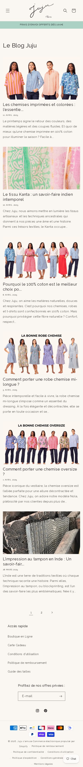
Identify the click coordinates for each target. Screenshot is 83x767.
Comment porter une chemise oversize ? (40, 472)
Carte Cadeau (17, 645)
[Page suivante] (52, 612)
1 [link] (31, 612)
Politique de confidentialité (28, 752)
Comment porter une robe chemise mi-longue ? (40, 382)
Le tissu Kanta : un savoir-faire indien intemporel (38, 197)
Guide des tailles (19, 671)
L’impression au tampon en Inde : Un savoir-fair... (37, 561)
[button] (7, 10)
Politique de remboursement (27, 662)
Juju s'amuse (24, 741)
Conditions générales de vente (58, 758)
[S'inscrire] (61, 696)
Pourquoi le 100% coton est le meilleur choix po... (40, 287)
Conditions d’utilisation (61, 752)
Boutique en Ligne (20, 636)
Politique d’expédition (24, 758)
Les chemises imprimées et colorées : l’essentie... (39, 107)
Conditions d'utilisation (23, 654)
